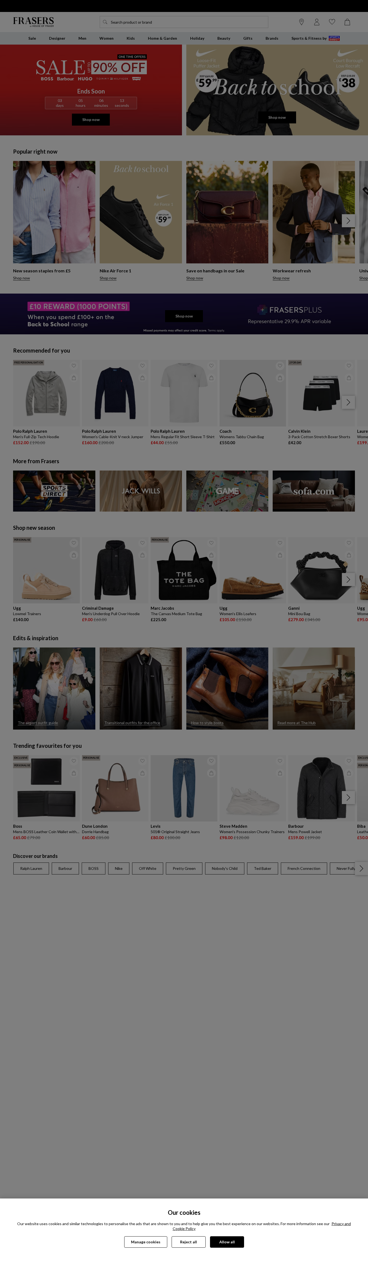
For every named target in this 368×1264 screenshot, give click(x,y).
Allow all (227, 1242)
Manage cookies (145, 1242)
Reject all (188, 1242)
